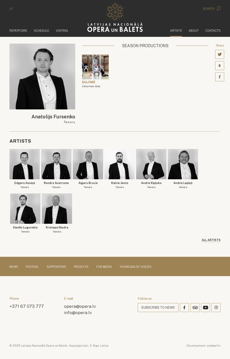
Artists (176, 30)
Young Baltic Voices (135, 266)
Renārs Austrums (56, 185)
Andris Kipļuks (151, 185)
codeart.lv (214, 345)
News (13, 266)
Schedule (41, 30)
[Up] (220, 349)
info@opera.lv (78, 312)
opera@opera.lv (80, 306)
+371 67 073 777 (26, 306)
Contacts (213, 30)
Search (209, 8)
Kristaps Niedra (57, 229)
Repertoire (18, 30)
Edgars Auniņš (24, 185)
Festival (32, 266)
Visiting (62, 30)
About (194, 30)
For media (104, 266)
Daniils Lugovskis (25, 229)
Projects (81, 266)
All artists (211, 240)
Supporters (56, 266)
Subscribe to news (158, 307)
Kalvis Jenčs (119, 185)
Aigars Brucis (88, 185)
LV (11, 8)
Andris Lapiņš (182, 185)
